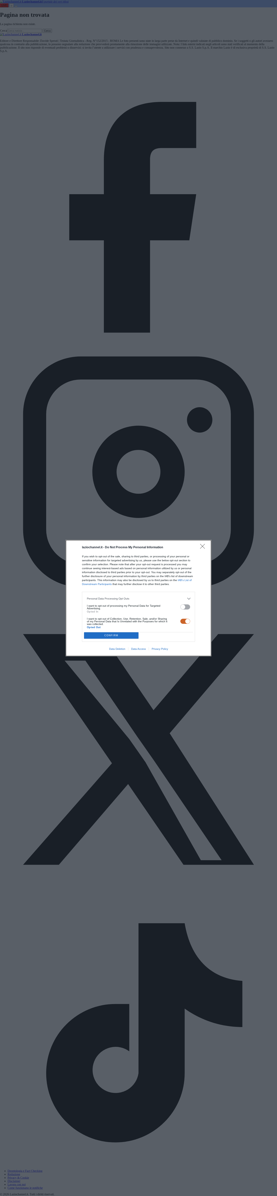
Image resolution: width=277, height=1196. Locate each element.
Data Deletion (117, 648)
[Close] (203, 547)
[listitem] (138, 599)
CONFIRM (111, 635)
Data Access (138, 648)
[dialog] (138, 598)
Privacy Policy (160, 648)
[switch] (185, 606)
